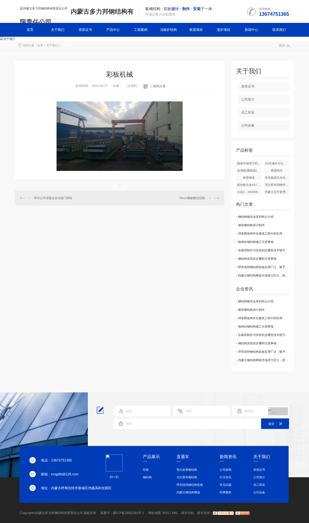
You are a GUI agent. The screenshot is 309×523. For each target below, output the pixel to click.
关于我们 (57, 29)
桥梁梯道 (249, 177)
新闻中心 (251, 29)
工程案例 (140, 29)
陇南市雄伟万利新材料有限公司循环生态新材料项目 (249, 163)
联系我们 (279, 29)
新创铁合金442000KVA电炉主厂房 (249, 184)
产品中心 (113, 29)
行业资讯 (225, 477)
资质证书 (85, 29)
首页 (30, 29)
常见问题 (225, 484)
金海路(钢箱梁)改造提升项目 (249, 170)
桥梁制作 (277, 170)
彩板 (146, 469)
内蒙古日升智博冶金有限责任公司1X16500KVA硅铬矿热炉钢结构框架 (277, 192)
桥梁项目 (196, 29)
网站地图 (154, 513)
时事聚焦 (225, 492)
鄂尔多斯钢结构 (187, 469)
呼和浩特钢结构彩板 (190, 484)
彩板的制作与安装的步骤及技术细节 (261, 250)
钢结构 (147, 477)
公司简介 (248, 99)
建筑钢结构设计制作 (251, 225)
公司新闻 (225, 469)
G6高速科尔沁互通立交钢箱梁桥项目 (277, 163)
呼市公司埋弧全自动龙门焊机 (53, 198)
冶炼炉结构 (168, 29)
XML (175, 513)
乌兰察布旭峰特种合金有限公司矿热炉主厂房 (277, 184)
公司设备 (67, 45)
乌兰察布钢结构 (187, 477)
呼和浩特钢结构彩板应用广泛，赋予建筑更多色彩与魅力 (264, 267)
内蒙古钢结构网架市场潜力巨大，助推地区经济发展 (264, 275)
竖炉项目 (223, 29)
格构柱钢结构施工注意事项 (255, 242)
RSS (165, 513)
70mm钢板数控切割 (192, 198)
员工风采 (248, 112)
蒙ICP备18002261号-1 (129, 513)
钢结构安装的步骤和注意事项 (257, 258)
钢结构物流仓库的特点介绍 (255, 216)
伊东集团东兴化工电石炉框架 (277, 177)
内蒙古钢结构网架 (188, 492)
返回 (282, 45)
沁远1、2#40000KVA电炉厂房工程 (249, 192)
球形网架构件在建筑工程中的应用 (260, 233)
